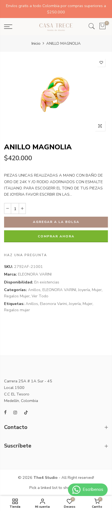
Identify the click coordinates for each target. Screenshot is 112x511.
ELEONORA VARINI (35, 274)
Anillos (34, 289)
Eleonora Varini (53, 303)
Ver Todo (40, 296)
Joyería (84, 289)
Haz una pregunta (25, 255)
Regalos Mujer (17, 296)
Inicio (36, 43)
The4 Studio (45, 477)
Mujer (97, 289)
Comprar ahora (56, 236)
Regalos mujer (17, 310)
